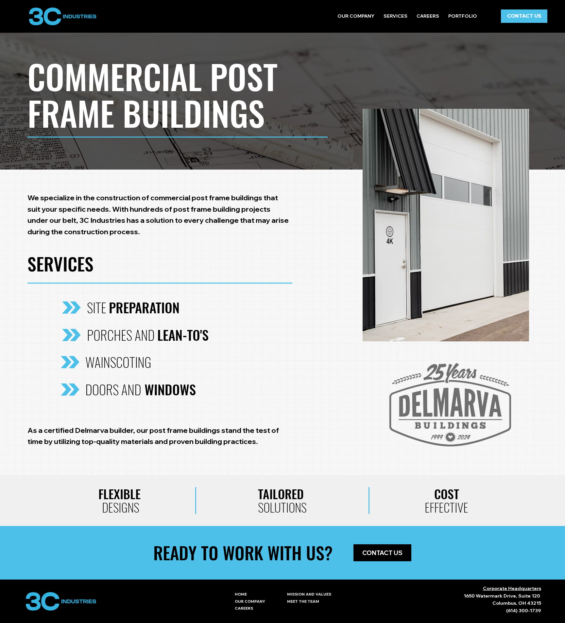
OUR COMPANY (250, 601)
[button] (395, 16)
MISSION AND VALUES (309, 594)
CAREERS (244, 608)
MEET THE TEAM (303, 601)
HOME (241, 594)
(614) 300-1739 (523, 611)
